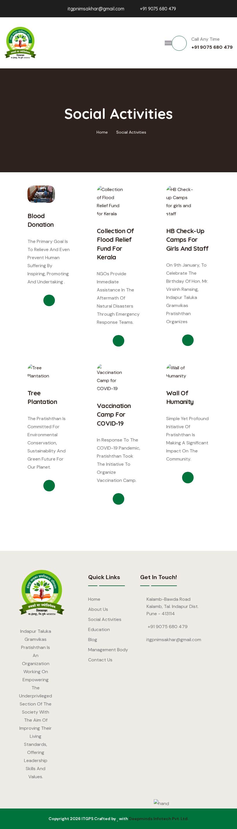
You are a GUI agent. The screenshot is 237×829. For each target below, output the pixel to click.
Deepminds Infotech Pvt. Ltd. (158, 818)
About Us (98, 609)
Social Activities (131, 132)
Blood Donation (40, 220)
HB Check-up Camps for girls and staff (187, 239)
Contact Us (100, 660)
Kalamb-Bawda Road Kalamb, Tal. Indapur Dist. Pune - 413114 (173, 606)
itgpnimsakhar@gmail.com (96, 9)
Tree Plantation (42, 397)
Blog (92, 640)
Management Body (108, 650)
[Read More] (49, 300)
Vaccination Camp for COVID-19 (114, 414)
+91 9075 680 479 (158, 9)
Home (102, 132)
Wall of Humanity (179, 397)
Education (99, 629)
